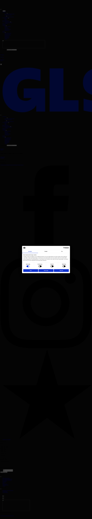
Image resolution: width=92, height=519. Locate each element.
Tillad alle (61, 270)
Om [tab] (62, 251)
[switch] (40, 266)
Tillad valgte (46, 270)
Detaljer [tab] (46, 251)
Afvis (31, 270)
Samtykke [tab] (30, 251)
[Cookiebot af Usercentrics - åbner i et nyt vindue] (64, 248)
